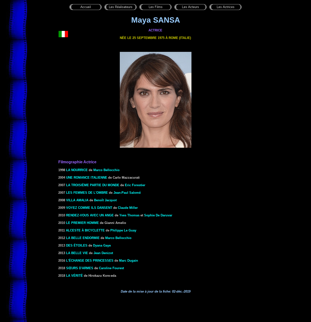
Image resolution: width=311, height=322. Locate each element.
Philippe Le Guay (123, 230)
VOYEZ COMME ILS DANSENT (89, 208)
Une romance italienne (86, 177)
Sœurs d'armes (79, 268)
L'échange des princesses (89, 260)
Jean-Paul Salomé (127, 192)
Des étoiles (76, 245)
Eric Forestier (135, 185)
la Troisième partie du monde (92, 185)
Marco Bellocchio (106, 170)
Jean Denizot (103, 253)
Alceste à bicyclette (85, 230)
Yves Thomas (129, 215)
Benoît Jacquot (105, 200)
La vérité (74, 275)
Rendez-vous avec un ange (90, 215)
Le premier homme (82, 223)
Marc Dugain (128, 260)
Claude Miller (128, 208)
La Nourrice (77, 170)
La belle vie (77, 253)
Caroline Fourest (111, 268)
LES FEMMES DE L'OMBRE (87, 192)
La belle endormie (83, 238)
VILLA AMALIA (77, 200)
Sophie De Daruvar (158, 215)
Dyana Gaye (102, 245)
